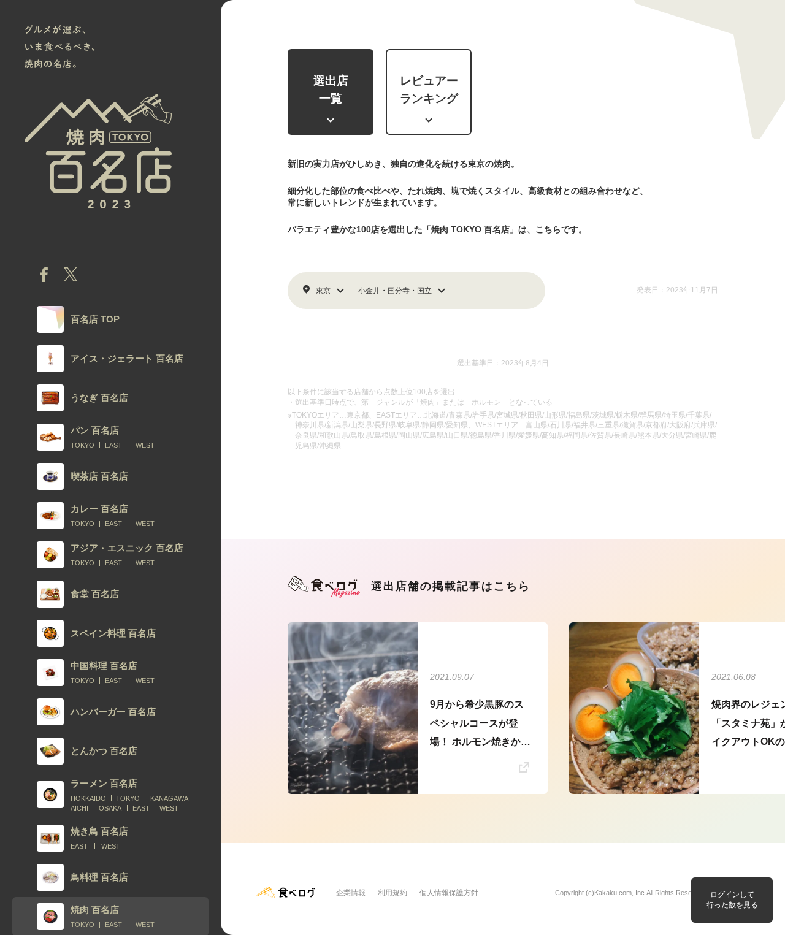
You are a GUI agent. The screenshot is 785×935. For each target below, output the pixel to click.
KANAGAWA (169, 798)
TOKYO (82, 445)
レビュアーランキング (429, 89)
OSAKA (110, 808)
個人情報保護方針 (448, 892)
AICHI (79, 808)
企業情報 (351, 892)
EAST (113, 445)
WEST (145, 445)
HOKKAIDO (88, 798)
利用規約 (392, 892)
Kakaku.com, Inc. (620, 892)
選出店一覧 (330, 89)
